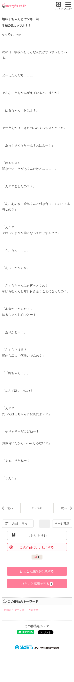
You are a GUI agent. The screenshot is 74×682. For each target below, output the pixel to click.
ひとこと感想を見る (36, 583)
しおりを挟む (37, 535)
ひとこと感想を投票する (37, 571)
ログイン (58, 9)
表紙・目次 (20, 523)
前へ (10, 508)
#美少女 (33, 610)
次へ (64, 508)
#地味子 (9, 610)
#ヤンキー (21, 610)
